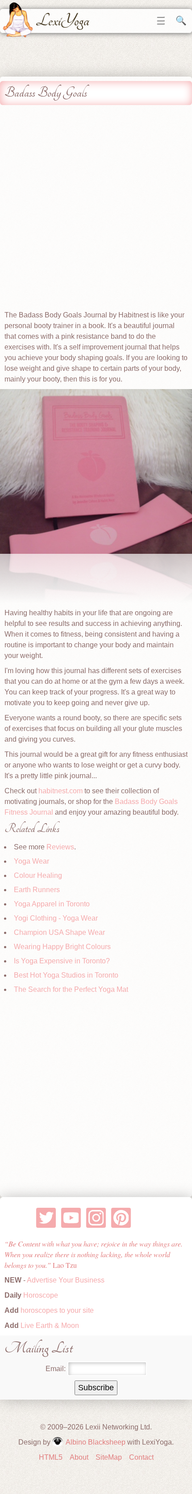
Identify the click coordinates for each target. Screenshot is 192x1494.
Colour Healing (38, 875)
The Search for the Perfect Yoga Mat (71, 989)
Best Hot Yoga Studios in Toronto (66, 975)
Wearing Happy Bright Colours (62, 946)
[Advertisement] (96, 209)
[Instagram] (96, 1218)
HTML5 (51, 1457)
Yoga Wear (31, 861)
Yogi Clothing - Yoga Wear (56, 918)
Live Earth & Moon (49, 1325)
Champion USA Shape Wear (59, 932)
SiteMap (109, 1457)
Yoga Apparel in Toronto (52, 904)
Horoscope (40, 1295)
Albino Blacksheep (95, 1442)
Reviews (60, 847)
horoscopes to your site (56, 1310)
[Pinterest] (121, 1218)
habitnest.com (60, 791)
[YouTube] (71, 1218)
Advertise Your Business (65, 1280)
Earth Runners (37, 889)
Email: (56, 1368)
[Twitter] (46, 1218)
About (79, 1457)
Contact (141, 1457)
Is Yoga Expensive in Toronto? (62, 961)
